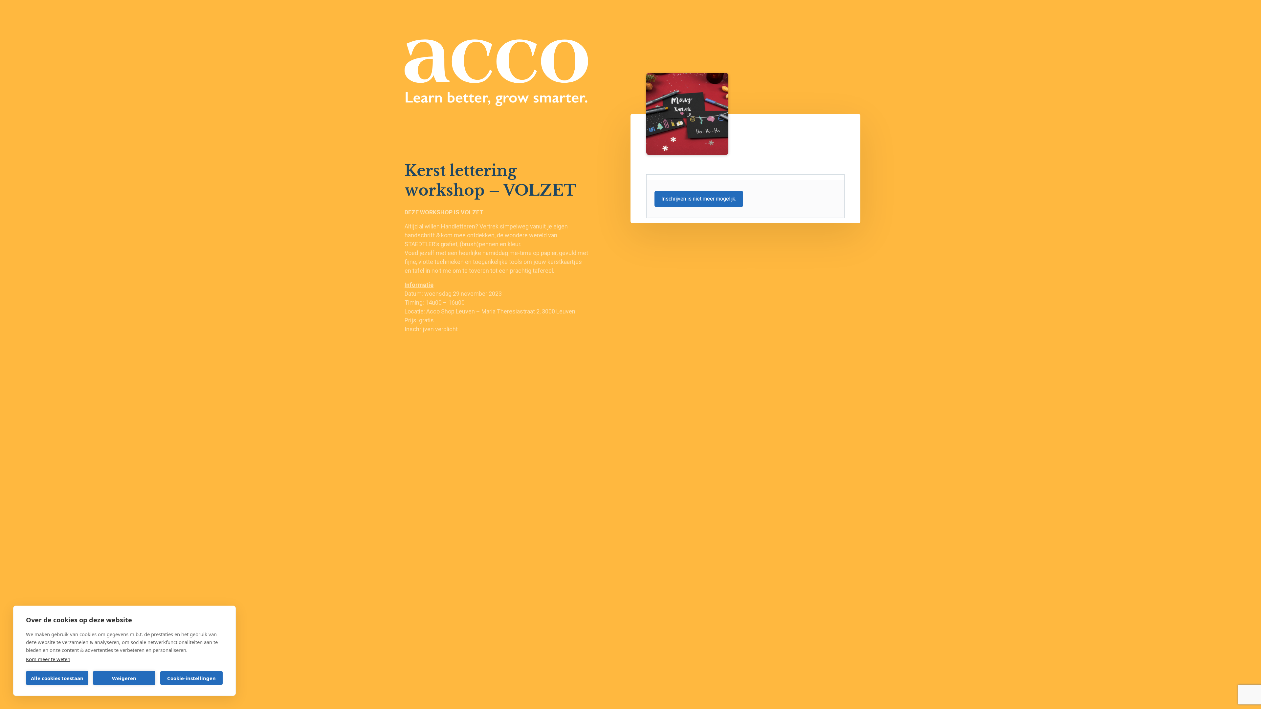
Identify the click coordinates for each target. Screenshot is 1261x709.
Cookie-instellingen (191, 678)
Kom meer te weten (48, 659)
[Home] (496, 72)
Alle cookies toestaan (57, 678)
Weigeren (124, 678)
